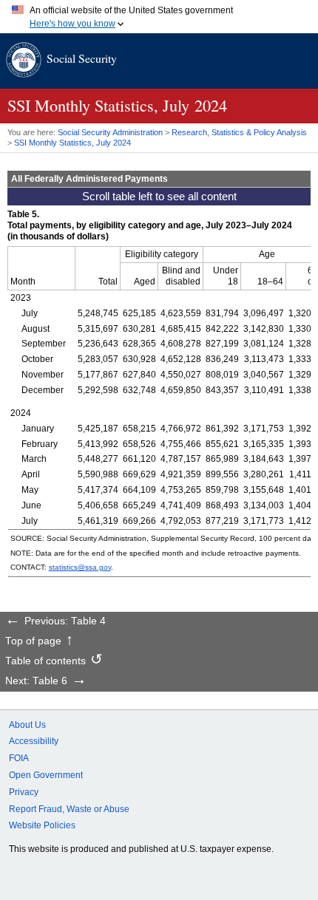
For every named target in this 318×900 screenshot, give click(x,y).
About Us (27, 725)
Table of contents (45, 661)
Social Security (82, 58)
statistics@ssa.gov (80, 567)
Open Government (46, 775)
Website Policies (42, 825)
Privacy (23, 792)
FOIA (19, 758)
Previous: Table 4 (65, 621)
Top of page (33, 641)
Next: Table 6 (36, 681)
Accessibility (33, 741)
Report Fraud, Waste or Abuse (69, 809)
